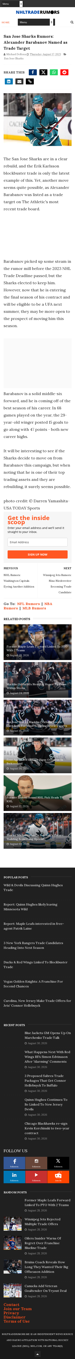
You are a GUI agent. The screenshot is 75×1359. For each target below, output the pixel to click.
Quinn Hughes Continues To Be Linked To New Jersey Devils (46, 1104)
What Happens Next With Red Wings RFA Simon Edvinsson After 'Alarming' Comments (47, 1056)
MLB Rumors (34, 608)
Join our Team (18, 1308)
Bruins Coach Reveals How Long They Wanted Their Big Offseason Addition (46, 1267)
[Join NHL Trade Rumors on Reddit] (58, 1175)
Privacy (11, 1312)
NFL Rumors (28, 603)
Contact (11, 1304)
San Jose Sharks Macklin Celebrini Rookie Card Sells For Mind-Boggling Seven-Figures (37, 724)
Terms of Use (17, 1321)
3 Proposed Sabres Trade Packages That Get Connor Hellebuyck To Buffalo (45, 1080)
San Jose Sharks (14, 58)
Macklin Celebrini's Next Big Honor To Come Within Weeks (37, 686)
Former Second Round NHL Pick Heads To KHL (35, 799)
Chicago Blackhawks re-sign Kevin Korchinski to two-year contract (47, 1128)
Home (6, 22)
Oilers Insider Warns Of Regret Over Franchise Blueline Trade (43, 1243)
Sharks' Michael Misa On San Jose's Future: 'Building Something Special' (35, 837)
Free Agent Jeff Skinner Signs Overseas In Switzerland (35, 762)
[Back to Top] (38, 1354)
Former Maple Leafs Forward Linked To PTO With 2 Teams (37, 648)
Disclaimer (15, 1317)
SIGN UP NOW (37, 554)
